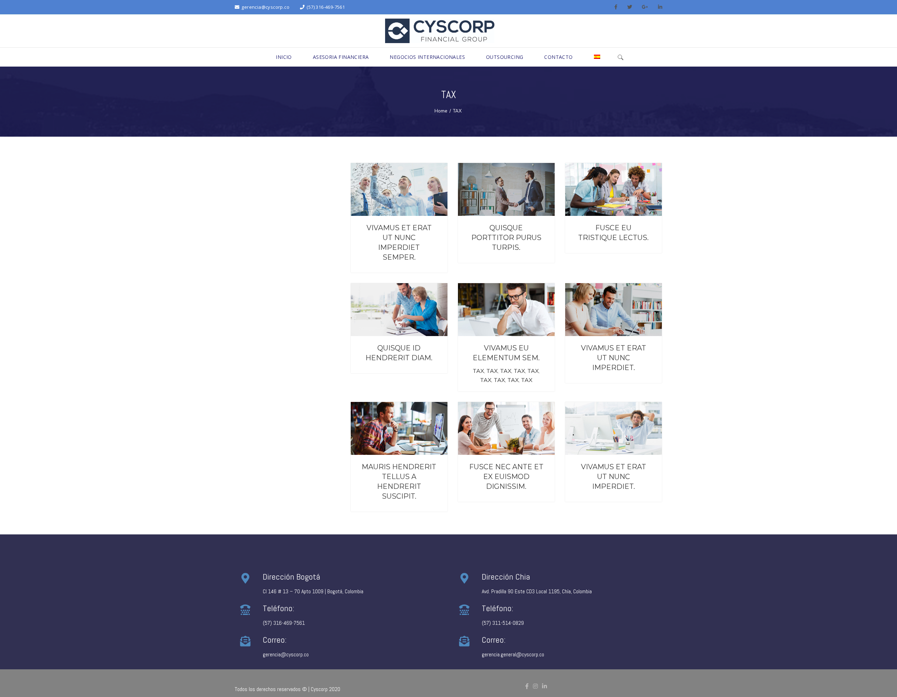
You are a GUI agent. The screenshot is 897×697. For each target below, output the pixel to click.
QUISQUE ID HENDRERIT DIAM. (398, 353)
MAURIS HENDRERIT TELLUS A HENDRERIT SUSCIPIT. (399, 481)
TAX (478, 370)
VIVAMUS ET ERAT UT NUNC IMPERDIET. (613, 358)
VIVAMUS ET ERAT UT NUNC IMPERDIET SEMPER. (399, 242)
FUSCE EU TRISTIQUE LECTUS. (613, 233)
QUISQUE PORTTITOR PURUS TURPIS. (506, 238)
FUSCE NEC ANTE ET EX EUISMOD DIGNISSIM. (506, 477)
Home (440, 111)
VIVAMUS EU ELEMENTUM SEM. (506, 353)
